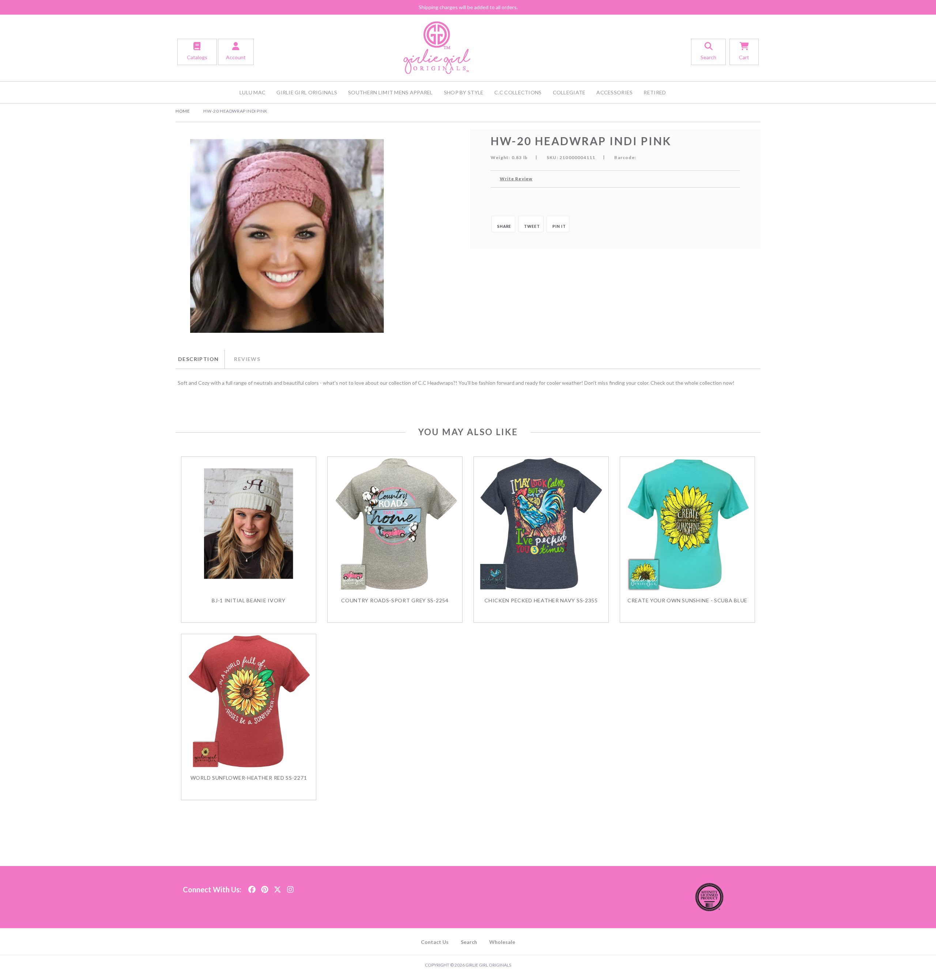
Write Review (516, 178)
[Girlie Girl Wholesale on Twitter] (277, 887)
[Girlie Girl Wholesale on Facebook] (252, 887)
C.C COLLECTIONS (517, 92)
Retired (655, 92)
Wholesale (502, 942)
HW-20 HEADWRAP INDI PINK (235, 111)
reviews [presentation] (247, 359)
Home (183, 111)
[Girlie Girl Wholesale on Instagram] (290, 887)
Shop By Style (464, 92)
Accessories (614, 92)
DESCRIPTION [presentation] (198, 359)
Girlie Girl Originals (306, 92)
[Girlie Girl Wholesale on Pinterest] (265, 887)
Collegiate (569, 92)
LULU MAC (252, 92)
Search (469, 942)
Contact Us (435, 942)
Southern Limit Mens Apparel (390, 92)
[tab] (200, 359)
